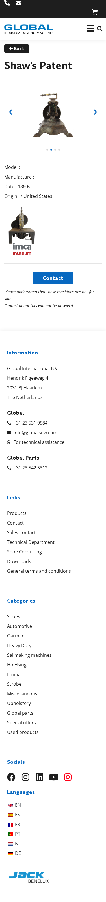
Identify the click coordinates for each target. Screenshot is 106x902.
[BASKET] (95, 12)
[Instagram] (25, 777)
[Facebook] (11, 777)
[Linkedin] (39, 777)
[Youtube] (53, 777)
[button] (100, 28)
